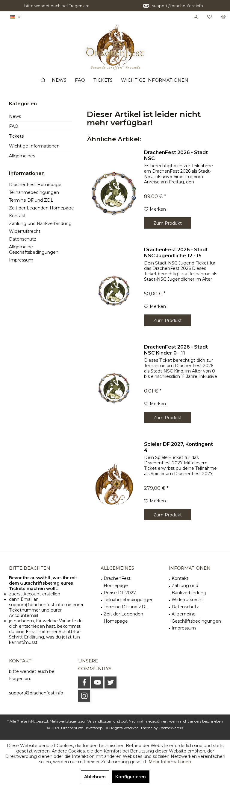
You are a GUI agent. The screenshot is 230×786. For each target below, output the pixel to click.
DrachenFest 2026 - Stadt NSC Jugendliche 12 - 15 (176, 253)
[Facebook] (84, 682)
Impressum (21, 260)
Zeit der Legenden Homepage (41, 208)
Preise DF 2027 (120, 592)
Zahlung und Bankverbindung (40, 223)
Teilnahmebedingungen (34, 192)
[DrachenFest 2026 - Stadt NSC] (114, 194)
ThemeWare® (171, 728)
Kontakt (17, 215)
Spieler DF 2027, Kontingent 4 (178, 447)
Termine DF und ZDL (31, 200)
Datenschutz (22, 239)
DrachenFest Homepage (35, 184)
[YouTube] (97, 682)
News (15, 116)
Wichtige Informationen (34, 146)
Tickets (16, 136)
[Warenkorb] (223, 17)
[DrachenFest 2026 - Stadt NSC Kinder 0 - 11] (114, 388)
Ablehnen (95, 776)
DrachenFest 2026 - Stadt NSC (176, 155)
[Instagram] (84, 696)
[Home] (43, 80)
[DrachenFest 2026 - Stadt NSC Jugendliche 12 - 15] (114, 291)
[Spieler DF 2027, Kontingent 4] (114, 485)
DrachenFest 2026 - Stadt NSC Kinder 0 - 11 (176, 350)
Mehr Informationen (170, 761)
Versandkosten (99, 721)
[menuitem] (223, 17)
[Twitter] (110, 682)
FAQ (13, 126)
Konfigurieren (130, 776)
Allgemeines (22, 156)
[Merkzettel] (209, 17)
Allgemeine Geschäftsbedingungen (33, 249)
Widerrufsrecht (24, 231)
